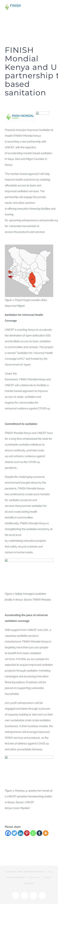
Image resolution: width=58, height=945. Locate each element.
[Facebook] (8, 833)
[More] (45, 833)
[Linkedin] (20, 833)
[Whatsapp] (33, 833)
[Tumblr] (39, 833)
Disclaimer (34, 877)
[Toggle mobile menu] (52, 6)
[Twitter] (14, 833)
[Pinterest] (27, 833)
